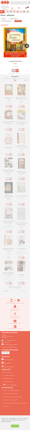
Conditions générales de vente (10, 393)
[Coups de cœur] (11, 11)
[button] (28, 50)
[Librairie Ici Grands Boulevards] (5, 4)
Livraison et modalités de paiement (12, 390)
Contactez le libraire (8, 378)
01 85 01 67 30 (6, 342)
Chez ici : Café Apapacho (11, 384)
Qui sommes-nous (8, 372)
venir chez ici (12, 9)
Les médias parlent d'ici (9, 375)
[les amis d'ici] (24, 12)
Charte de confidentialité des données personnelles (15, 403)
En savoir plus (5, 8)
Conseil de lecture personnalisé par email (13, 396)
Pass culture (6, 406)
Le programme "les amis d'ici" (10, 400)
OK (15, 425)
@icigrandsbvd (7, 363)
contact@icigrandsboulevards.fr (10, 344)
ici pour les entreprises (9, 381)
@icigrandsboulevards (8, 359)
